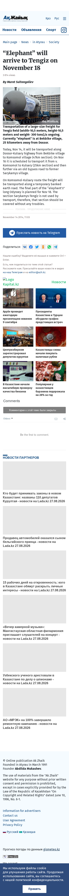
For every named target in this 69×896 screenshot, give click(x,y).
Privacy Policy (12, 825)
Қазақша (29, 832)
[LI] (11, 841)
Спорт (51, 30)
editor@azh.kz (37, 272)
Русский (12, 832)
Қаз (48, 18)
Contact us (10, 815)
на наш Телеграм (13, 272)
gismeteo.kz (51, 849)
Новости (9, 30)
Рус (56, 18)
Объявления (31, 30)
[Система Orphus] (10, 856)
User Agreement (14, 820)
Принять (34, 889)
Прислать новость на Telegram (38, 233)
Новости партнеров (21, 457)
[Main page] (15, 18)
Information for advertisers (21, 811)
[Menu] (64, 19)
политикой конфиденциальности (39, 880)
